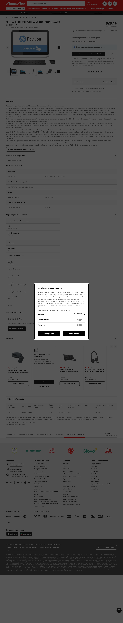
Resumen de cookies (64, 310)
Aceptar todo (74, 334)
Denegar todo (49, 334)
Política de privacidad (43, 310)
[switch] (79, 320)
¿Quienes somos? (54, 310)
